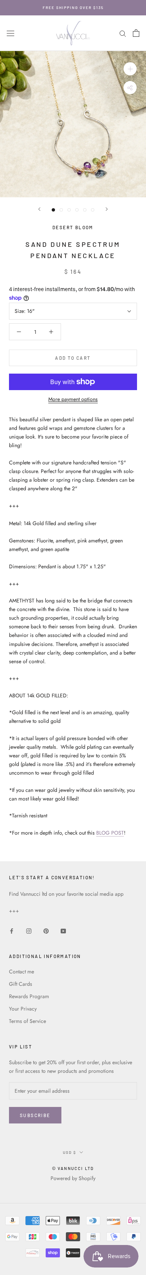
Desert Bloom (73, 227)
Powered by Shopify (73, 1178)
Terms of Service (27, 1021)
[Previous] (39, 209)
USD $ (69, 1152)
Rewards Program (29, 996)
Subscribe (35, 1115)
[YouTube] (63, 930)
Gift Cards (20, 984)
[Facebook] (11, 930)
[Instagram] (28, 930)
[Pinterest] (46, 930)
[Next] (107, 209)
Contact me (21, 971)
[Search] (122, 33)
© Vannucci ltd (73, 1168)
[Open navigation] (10, 33)
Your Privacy (23, 1008)
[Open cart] (136, 33)
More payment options (73, 399)
